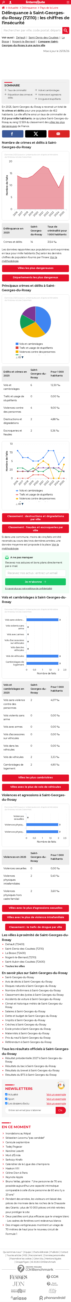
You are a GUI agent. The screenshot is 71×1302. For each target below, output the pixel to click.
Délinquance (29, 7)
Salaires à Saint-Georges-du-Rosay (25, 1011)
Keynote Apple (14, 1177)
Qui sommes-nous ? (12, 1252)
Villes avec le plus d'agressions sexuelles (35, 907)
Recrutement (35, 1255)
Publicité (54, 1252)
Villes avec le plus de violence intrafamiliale (35, 917)
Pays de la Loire (49, 7)
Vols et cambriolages (48, 90)
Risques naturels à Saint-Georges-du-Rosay (30, 986)
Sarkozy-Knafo (14, 1159)
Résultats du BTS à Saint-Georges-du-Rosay (31, 1074)
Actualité (13, 7)
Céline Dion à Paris (17, 1172)
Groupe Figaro (22, 1262)
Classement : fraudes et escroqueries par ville (35, 529)
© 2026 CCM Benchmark (43, 1262)
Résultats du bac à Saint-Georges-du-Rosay (30, 1066)
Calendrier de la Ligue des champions (28, 1164)
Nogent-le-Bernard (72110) (20, 957)
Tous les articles (14, 1255)
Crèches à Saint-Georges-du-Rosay (25, 1024)
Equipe (27, 1252)
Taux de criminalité (17, 90)
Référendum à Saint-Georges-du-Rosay (28, 1042)
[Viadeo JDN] (52, 1291)
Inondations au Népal (18, 1133)
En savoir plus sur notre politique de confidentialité (28, 588)
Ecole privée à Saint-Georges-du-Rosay (28, 1028)
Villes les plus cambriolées (35, 777)
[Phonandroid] (52, 1298)
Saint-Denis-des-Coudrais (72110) (24, 948)
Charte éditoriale (40, 1252)
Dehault (21, 37)
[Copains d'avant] (19, 1291)
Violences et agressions (49, 94)
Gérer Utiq (38, 1258)
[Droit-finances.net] (52, 1284)
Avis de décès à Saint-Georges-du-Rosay (28, 981)
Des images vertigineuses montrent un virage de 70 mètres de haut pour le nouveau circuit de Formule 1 (34, 1229)
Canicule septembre (18, 1142)
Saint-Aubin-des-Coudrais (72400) (25, 961)
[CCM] (52, 1277)
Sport (10, 1099)
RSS (25, 1255)
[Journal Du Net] (19, 1284)
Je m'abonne (33, 581)
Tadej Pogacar (14, 1146)
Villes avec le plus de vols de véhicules (35, 786)
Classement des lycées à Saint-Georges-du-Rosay (34, 994)
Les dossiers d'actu (18, 1103)
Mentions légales (53, 1258)
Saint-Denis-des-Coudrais (44, 37)
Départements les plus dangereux (35, 277)
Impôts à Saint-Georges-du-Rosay (25, 1020)
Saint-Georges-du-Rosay (19, 977)
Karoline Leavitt (15, 1151)
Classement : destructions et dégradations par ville (35, 518)
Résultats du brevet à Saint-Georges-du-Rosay (32, 1070)
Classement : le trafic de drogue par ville (35, 927)
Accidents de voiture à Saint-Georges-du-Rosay (32, 999)
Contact (64, 1252)
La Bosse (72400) (15, 953)
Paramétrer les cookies (21, 1258)
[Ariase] (19, 1298)
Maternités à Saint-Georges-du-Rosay (27, 1033)
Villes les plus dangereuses (35, 268)
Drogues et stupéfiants (49, 99)
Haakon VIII (12, 1168)
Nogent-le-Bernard (23, 41)
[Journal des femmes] (19, 1277)
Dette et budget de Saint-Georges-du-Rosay (31, 1015)
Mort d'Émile (13, 1155)
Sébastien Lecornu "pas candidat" (25, 1137)
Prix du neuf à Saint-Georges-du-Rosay (28, 1037)
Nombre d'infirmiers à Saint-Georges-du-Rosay (33, 990)
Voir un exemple (56, 1094)
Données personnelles (54, 1255)
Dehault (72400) (14, 944)
